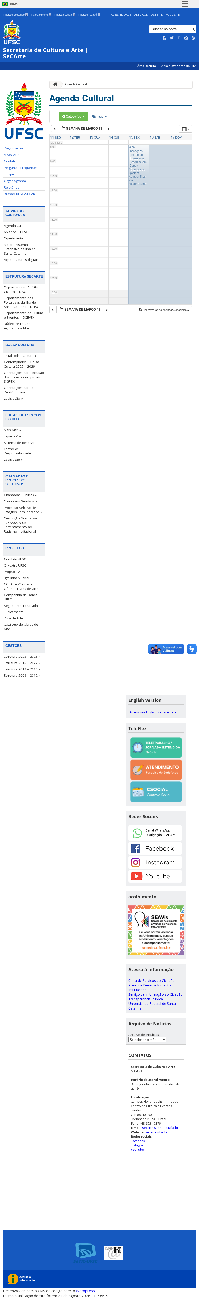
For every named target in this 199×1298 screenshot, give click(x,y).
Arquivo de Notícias (143, 1034)
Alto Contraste (146, 14)
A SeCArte (11, 154)
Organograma (15, 181)
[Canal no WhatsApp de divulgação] (155, 840)
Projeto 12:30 (14, 571)
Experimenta (13, 238)
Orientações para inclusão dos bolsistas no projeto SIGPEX (24, 377)
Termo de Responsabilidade (17, 451)
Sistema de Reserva (19, 442)
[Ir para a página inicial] (54, 84)
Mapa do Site (170, 14)
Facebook (138, 1141)
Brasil (15, 4)
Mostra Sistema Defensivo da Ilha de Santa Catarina (20, 248)
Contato (10, 161)
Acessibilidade (121, 14)
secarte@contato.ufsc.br (160, 1127)
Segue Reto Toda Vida (21, 605)
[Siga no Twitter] (172, 38)
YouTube (137, 1149)
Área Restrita (147, 66)
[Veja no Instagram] (186, 38)
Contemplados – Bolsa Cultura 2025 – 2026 (21, 364)
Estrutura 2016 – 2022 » (22, 663)
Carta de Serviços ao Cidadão (151, 980)
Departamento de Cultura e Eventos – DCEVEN (23, 315)
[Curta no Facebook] (164, 38)
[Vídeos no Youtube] (179, 38)
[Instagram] (155, 867)
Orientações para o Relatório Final (19, 390)
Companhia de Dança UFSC (20, 597)
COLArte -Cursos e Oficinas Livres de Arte (21, 586)
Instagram (138, 1145)
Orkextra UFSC (15, 565)
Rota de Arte (13, 618)
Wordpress (85, 1290)
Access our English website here (153, 712)
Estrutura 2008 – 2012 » (22, 675)
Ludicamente (14, 612)
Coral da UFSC (15, 559)
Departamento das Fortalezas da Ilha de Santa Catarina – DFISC (21, 302)
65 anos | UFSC (16, 232)
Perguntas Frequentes (21, 167)
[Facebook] (155, 853)
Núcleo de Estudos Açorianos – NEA (18, 325)
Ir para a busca (64, 14)
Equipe (9, 174)
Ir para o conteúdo (15, 14)
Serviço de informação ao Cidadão (155, 994)
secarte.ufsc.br (156, 1132)
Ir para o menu (41, 14)
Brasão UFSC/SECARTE (21, 194)
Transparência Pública (145, 999)
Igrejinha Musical (16, 578)
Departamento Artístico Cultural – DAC (22, 289)
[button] (164, 309)
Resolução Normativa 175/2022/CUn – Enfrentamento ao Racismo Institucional (20, 525)
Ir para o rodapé (89, 14)
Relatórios (11, 187)
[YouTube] (155, 881)
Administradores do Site (178, 66)
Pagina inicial (14, 148)
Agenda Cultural (16, 225)
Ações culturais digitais (21, 259)
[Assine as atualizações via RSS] (194, 38)
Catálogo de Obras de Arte (21, 626)
